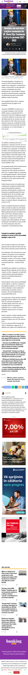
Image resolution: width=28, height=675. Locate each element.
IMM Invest (9, 377)
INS (19, 381)
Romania (9, 379)
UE (19, 379)
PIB (13, 379)
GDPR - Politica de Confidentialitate (13, 670)
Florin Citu (15, 381)
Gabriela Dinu (13, 43)
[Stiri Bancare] (8, 1)
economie (16, 379)
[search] (17, 1)
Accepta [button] (16, 672)
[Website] (26, 393)
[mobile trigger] (3, 1)
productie (15, 377)
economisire (20, 377)
